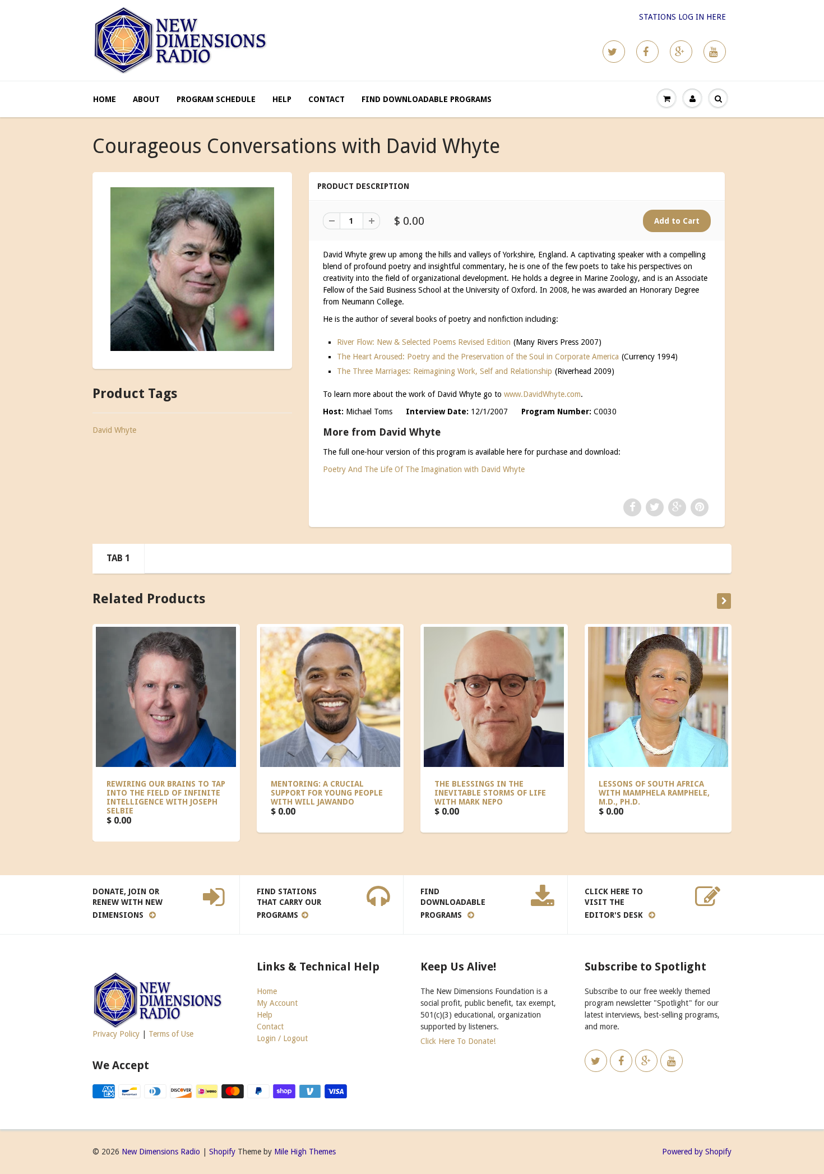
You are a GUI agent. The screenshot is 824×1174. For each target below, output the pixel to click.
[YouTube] (714, 51)
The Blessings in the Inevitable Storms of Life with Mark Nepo (490, 792)
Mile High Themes (305, 1151)
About (146, 99)
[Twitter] (614, 51)
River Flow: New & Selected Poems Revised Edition (424, 342)
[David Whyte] (192, 269)
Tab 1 (118, 558)
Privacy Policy (116, 1033)
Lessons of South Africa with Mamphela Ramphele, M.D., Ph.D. (654, 792)
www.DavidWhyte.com (542, 394)
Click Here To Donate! (458, 1041)
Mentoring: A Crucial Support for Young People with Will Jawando (327, 792)
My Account (277, 1003)
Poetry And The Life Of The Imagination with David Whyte (424, 469)
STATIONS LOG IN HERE (682, 16)
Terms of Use (171, 1033)
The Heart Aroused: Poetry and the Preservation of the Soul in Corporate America (478, 356)
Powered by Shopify (697, 1151)
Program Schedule (216, 99)
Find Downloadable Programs (427, 99)
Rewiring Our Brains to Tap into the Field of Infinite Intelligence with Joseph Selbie (166, 797)
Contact (326, 99)
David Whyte (114, 430)
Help (281, 99)
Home (104, 99)
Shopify (222, 1151)
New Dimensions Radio (161, 1151)
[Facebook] (647, 51)
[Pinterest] (681, 51)
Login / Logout (282, 1038)
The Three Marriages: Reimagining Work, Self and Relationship (444, 371)
